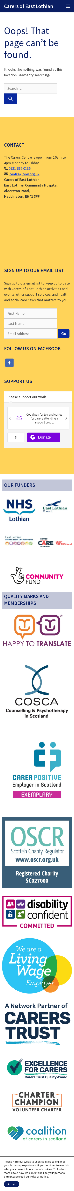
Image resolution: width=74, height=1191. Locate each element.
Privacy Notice (39, 1176)
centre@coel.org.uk (24, 174)
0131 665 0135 (20, 168)
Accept (11, 1184)
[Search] (10, 98)
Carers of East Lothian (28, 6)
